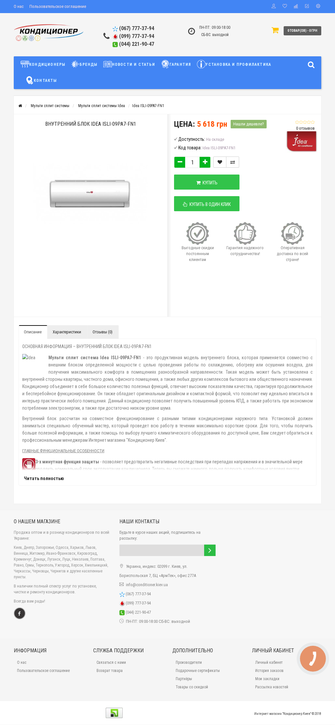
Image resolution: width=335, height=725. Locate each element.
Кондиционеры (47, 64)
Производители (189, 662)
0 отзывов (305, 128)
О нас (19, 6)
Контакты (45, 80)
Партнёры (184, 679)
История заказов (269, 670)
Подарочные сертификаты (198, 670)
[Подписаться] (210, 550)
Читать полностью (44, 478)
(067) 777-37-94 (136, 28)
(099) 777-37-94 (136, 36)
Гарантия (180, 64)
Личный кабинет (269, 662)
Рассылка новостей (271, 687)
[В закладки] (219, 162)
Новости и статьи (133, 64)
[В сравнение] (232, 162)
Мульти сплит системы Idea (101, 105)
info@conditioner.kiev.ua (147, 584)
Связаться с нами (111, 662)
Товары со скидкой (192, 687)
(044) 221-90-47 (136, 44)
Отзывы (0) (103, 331)
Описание (33, 331)
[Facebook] (20, 613)
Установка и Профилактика (238, 64)
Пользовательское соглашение (57, 6)
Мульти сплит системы (50, 105)
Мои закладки (267, 679)
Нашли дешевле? (248, 123)
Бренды (88, 64)
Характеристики (67, 331)
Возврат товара (110, 670)
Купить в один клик (209, 204)
